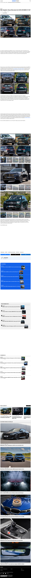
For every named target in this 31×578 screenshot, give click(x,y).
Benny (4, 373)
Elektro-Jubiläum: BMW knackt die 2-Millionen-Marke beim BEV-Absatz (11, 492)
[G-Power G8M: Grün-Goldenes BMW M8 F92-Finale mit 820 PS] (24, 312)
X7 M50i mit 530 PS (27, 117)
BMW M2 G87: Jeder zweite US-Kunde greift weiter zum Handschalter (11, 540)
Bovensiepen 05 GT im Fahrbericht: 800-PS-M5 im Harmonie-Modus (10, 372)
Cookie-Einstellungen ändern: (3, 572)
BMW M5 (3, 320)
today (15, 1)
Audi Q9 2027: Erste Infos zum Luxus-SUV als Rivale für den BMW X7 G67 (17, 417)
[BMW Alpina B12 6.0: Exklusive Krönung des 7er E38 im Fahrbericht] (23, 359)
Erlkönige (1, 570)
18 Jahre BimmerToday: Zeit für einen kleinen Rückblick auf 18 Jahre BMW (12, 516)
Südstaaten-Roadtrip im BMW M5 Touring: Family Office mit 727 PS (10, 377)
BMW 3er (2, 285)
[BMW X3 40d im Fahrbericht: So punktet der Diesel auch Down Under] (24, 368)
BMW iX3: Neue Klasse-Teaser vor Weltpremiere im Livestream (12, 316)
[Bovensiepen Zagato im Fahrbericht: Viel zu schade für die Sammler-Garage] (26, 363)
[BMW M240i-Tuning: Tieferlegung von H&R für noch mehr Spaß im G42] (26, 327)
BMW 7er (1, 357)
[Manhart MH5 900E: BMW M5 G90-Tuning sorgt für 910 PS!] (23, 322)
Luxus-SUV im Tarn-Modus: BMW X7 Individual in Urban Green (5, 417)
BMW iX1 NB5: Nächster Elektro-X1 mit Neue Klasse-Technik (10, 281)
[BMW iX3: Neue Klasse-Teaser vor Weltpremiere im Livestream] (24, 317)
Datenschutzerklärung (10, 572)
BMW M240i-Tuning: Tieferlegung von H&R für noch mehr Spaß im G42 (11, 445)
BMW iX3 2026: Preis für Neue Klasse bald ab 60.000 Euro (10, 276)
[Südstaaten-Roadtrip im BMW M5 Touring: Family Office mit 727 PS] (23, 378)
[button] (29, 145)
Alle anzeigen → (28, 405)
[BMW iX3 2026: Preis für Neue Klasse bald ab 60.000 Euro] (21, 277)
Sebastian (6, 257)
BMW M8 (3, 310)
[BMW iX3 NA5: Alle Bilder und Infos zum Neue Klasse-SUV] (21, 272)
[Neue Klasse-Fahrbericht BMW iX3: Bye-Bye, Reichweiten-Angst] (23, 267)
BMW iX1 (2, 280)
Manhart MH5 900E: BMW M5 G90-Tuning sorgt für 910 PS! (11, 321)
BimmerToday (1, 2)
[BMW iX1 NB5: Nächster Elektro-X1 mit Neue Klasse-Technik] (22, 282)
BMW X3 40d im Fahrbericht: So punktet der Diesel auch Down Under (10, 367)
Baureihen (4, 2)
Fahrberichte (22, 570)
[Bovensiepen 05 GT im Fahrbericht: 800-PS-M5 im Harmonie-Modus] (23, 373)
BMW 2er (3, 325)
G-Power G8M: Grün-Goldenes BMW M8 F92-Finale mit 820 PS (12, 311)
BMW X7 (7, 2)
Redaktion (5, 368)
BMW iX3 (2, 275)
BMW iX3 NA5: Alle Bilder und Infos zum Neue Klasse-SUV (10, 271)
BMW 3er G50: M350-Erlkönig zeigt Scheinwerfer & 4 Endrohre (10, 286)
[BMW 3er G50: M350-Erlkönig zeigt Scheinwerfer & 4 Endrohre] (22, 287)
